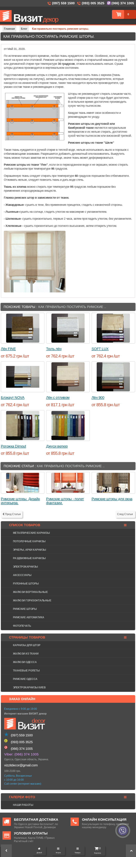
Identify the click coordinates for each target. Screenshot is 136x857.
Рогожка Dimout (13, 446)
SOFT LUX (100, 349)
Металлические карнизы (31, 532)
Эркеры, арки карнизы (29, 549)
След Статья (125, 514)
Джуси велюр (57, 446)
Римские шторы (25, 609)
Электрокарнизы (25, 566)
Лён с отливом (57, 397)
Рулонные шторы (26, 583)
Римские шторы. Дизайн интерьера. (20, 501)
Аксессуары (22, 575)
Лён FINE (8, 349)
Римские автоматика (28, 617)
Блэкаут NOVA (12, 397)
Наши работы (23, 804)
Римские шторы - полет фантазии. (65, 501)
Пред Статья (12, 514)
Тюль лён (53, 349)
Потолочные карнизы (29, 541)
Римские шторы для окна (112, 499)
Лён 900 (98, 397)
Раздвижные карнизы (29, 558)
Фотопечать (22, 625)
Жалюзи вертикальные (30, 592)
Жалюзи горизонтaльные (32, 600)
